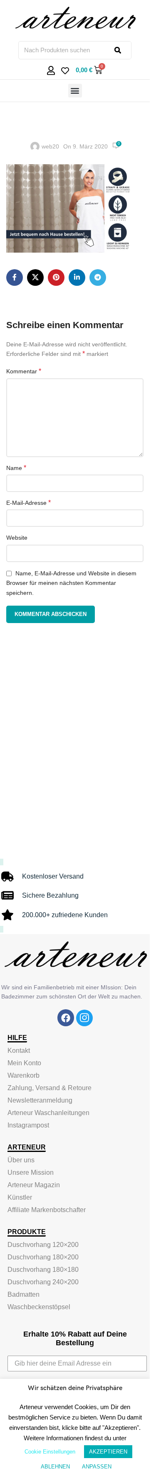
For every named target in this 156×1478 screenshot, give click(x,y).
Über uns (21, 1160)
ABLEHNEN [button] (55, 1466)
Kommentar (23, 371)
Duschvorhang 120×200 (43, 1244)
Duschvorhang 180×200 (43, 1257)
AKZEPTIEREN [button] (108, 1452)
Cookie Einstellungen (50, 1452)
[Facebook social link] (14, 277)
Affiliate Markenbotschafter (46, 1209)
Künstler (19, 1197)
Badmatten (23, 1294)
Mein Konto (24, 1062)
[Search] (122, 50)
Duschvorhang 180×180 (43, 1269)
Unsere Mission (30, 1172)
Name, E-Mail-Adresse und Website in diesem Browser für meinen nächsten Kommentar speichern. (71, 583)
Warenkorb (23, 1075)
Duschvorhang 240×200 (43, 1282)
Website (16, 537)
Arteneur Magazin (33, 1184)
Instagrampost (28, 1125)
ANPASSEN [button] (96, 1466)
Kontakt (18, 1050)
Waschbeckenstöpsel (38, 1306)
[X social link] (35, 277)
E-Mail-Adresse (28, 502)
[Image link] (65, 1017)
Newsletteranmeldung (39, 1100)
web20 (50, 146)
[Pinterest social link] (56, 277)
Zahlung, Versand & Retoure (49, 1087)
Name (16, 467)
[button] (75, 90)
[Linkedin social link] (77, 277)
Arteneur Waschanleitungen (48, 1112)
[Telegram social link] (97, 277)
